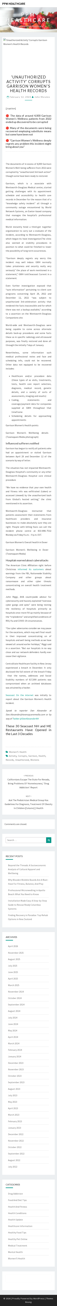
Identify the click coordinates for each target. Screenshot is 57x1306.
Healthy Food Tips (17, 1232)
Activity (13, 755)
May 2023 (12, 1101)
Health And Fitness (17, 1206)
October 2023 (14, 1075)
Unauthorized (22, 759)
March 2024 (13, 1043)
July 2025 (12, 965)
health (41, 755)
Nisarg (28, 1302)
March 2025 (13, 985)
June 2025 (13, 972)
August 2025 (14, 959)
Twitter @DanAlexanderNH (25, 718)
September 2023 (16, 1082)
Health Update (15, 1219)
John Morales (42, 97)
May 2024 (12, 1030)
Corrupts (22, 755)
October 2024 (14, 998)
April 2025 (13, 978)
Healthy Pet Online (17, 1239)
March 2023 (13, 1114)
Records (10, 759)
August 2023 (14, 1088)
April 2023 (13, 1108)
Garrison (32, 755)
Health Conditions (17, 1213)
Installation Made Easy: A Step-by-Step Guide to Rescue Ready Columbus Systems (27, 904)
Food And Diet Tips (17, 1200)
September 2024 (16, 1004)
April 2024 (13, 1036)
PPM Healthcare (13, 3)
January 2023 (14, 1127)
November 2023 (16, 1069)
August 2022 (14, 1160)
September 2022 (16, 1153)
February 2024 (15, 1049)
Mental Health (15, 1252)
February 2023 (15, 1121)
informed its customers (31, 569)
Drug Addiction (15, 1193)
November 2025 (16, 952)
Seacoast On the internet (20, 695)
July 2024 (12, 1017)
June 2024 (13, 1024)
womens (34, 759)
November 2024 (16, 991)
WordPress (38, 1298)
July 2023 (12, 1095)
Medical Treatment (17, 1245)
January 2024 (14, 1056)
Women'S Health (17, 751)
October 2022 (14, 1147)
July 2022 (12, 1166)
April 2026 (13, 946)
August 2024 (14, 1011)
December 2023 (15, 1062)
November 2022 (16, 1140)
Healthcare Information (20, 1226)
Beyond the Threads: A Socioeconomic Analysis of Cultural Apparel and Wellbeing (27, 869)
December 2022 (15, 1134)
